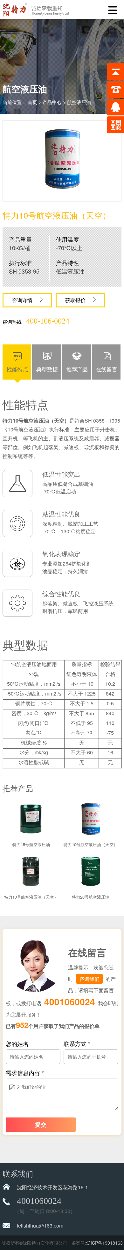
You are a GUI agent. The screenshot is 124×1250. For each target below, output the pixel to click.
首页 (32, 102)
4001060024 (69, 1001)
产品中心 (52, 102)
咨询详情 (23, 300)
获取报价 (76, 300)
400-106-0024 (47, 321)
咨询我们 (89, 978)
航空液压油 (79, 102)
